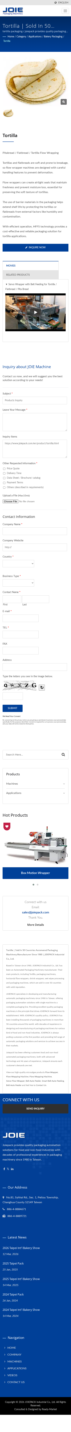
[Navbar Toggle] (65, 11)
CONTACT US (16, 1382)
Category (21, 36)
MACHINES (14, 1361)
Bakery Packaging (53, 36)
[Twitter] (8, 1169)
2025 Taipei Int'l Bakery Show (21, 1279)
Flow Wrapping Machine (17, 1077)
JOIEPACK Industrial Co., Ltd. (40, 1402)
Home (11, 36)
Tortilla (6, 41)
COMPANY (14, 1354)
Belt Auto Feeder (33, 1081)
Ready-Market (49, 1409)
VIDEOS (12, 1375)
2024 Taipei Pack (13, 1294)
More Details (35, 925)
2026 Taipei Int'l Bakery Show (21, 1248)
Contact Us (41, 1085)
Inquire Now (37, 247)
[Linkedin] (12, 1169)
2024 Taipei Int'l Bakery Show (21, 1310)
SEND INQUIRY (35, 1108)
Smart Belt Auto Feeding (53, 1081)
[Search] (63, 754)
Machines (12, 783)
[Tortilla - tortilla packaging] (64, 102)
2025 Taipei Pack (13, 1263)
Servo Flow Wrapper (15, 1081)
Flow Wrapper (51, 1072)
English (63, 2)
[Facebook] (4, 1169)
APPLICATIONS (17, 1368)
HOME (11, 1347)
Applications (35, 36)
